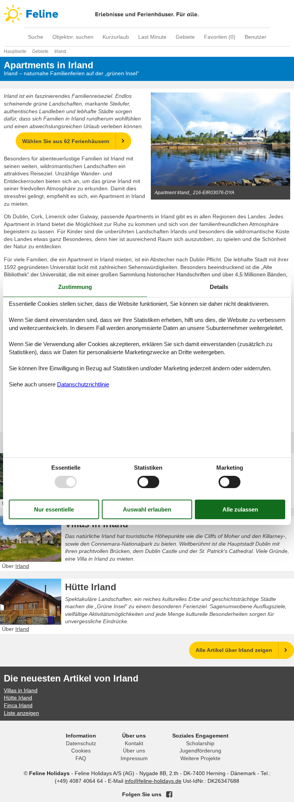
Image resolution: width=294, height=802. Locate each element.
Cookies (81, 751)
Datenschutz (81, 743)
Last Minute (152, 37)
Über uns (134, 751)
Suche (35, 37)
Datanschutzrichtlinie (83, 384)
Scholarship (200, 743)
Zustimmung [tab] (75, 287)
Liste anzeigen (21, 713)
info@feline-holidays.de (153, 781)
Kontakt (134, 743)
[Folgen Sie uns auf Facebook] (169, 794)
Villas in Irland (96, 524)
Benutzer (255, 37)
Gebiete (185, 37)
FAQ (80, 758)
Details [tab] (219, 287)
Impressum (134, 758)
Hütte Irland (90, 587)
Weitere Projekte (200, 758)
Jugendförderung (200, 751)
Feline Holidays (147, 14)
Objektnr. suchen (72, 37)
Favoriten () (219, 37)
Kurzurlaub (116, 37)
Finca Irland (18, 705)
